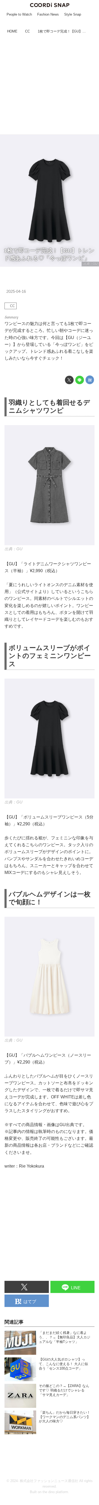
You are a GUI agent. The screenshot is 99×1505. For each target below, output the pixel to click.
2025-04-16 (16, 291)
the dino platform (55, 1492)
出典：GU (90, 264)
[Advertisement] (49, 84)
